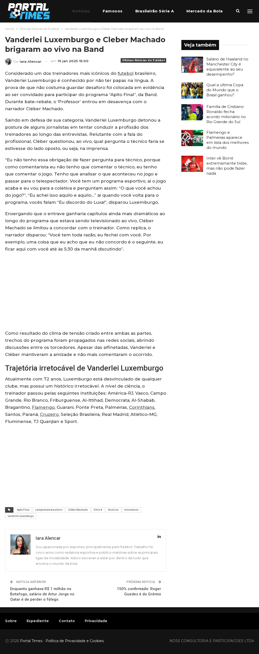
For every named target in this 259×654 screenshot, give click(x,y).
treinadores (131, 509)
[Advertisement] (85, 292)
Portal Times (31, 641)
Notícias (81, 11)
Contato (67, 621)
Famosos (113, 11)
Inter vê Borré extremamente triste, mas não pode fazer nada (226, 166)
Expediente (38, 621)
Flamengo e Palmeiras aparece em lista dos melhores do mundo (227, 140)
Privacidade (96, 621)
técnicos (113, 509)
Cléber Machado (78, 509)
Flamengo (43, 407)
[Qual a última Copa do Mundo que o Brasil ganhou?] (192, 90)
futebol (126, 73)
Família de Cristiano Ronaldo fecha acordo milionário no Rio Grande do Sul (226, 114)
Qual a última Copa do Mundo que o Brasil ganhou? (224, 89)
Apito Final (23, 509)
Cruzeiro (49, 414)
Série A (98, 509)
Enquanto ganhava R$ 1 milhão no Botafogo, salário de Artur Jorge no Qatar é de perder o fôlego (42, 594)
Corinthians (142, 407)
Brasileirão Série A (154, 11)
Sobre (11, 621)
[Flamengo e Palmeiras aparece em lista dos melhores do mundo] (192, 138)
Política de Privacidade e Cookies (75, 641)
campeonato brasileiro (48, 509)
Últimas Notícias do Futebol (143, 60)
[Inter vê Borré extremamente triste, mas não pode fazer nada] (192, 164)
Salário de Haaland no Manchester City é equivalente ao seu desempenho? (227, 67)
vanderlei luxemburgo (21, 516)
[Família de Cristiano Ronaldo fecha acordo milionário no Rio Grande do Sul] (192, 112)
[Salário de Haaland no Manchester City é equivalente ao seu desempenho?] (192, 65)
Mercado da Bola (204, 11)
